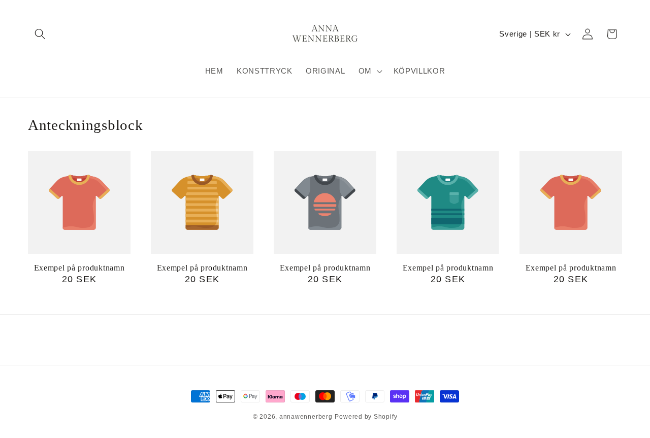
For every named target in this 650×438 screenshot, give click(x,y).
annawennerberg (306, 416)
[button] (40, 34)
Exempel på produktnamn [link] (79, 267)
